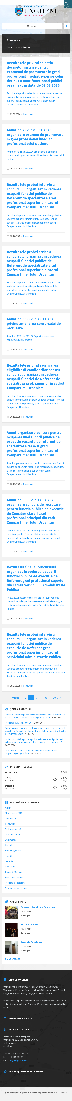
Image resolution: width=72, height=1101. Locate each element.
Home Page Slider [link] (13, 850)
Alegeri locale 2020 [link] (13, 813)
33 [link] (46, 697)
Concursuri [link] (28, 114)
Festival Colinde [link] (29, 924)
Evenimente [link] (10, 839)
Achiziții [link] (8, 807)
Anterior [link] (15, 697)
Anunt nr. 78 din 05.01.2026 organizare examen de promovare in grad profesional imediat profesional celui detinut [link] (35, 137)
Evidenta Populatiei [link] (31, 942)
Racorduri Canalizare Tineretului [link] (38, 907)
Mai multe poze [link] (12, 959)
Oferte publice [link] (11, 866)
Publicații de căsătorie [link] (15, 882)
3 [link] (36, 697)
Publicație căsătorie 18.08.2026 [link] (19, 722)
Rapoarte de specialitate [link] (16, 888)
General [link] (8, 845)
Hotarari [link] (9, 855)
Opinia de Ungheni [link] (13, 872)
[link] (68, 4)
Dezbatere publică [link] (13, 829)
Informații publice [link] (24, 47)
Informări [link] (9, 861)
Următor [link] (56, 697)
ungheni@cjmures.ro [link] (19, 1060)
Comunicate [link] (10, 818)
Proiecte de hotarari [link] (14, 877)
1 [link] (25, 697)
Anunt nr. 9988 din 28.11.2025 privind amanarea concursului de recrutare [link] (34, 323)
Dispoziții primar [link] (12, 834)
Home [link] (9, 47)
